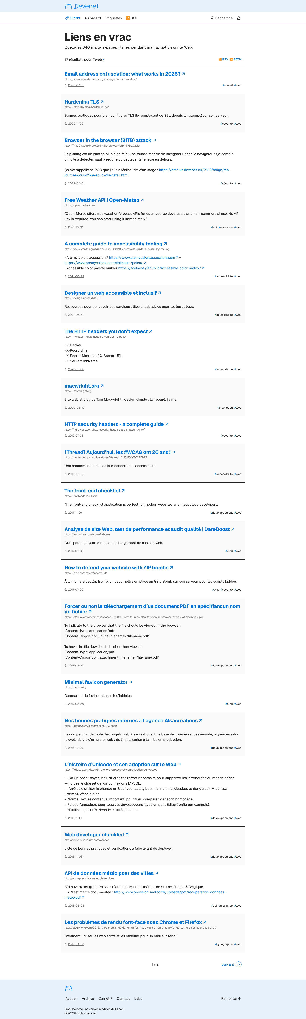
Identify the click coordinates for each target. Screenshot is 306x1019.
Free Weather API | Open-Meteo (101, 200)
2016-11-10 (75, 818)
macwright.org (81, 386)
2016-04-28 (76, 944)
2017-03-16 (75, 665)
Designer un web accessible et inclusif (110, 293)
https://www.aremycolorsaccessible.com (142, 257)
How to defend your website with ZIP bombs (116, 567)
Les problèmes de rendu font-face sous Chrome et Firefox (133, 922)
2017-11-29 (75, 512)
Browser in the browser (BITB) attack (108, 140)
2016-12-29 (75, 748)
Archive (88, 998)
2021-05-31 (76, 315)
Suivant (228, 964)
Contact (123, 998)
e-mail (228, 85)
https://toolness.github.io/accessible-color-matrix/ (159, 268)
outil (229, 551)
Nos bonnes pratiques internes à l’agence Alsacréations (131, 720)
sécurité (227, 123)
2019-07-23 (75, 435)
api (214, 227)
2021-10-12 (75, 227)
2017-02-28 (76, 704)
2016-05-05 (76, 906)
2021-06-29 (76, 276)
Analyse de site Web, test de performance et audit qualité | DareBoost (147, 529)
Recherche (224, 18)
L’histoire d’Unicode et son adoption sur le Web (120, 764)
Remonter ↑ (231, 998)
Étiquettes (113, 18)
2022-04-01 (76, 183)
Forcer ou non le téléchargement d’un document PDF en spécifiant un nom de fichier (152, 609)
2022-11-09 (75, 123)
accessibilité (224, 276)
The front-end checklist (92, 490)
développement (222, 512)
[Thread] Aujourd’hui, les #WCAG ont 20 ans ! (117, 452)
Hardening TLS (81, 102)
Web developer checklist (94, 834)
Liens (75, 17)
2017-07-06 (75, 589)
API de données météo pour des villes (109, 873)
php (215, 589)
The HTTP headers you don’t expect (106, 331)
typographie (224, 944)
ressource (226, 227)
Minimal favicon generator (96, 682)
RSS (134, 18)
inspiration (225, 408)
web (238, 85)
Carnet (103, 998)
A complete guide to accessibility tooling (113, 244)
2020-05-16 (76, 369)
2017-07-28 (75, 551)
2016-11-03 (75, 856)
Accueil (71, 998)
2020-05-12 (76, 408)
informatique (224, 369)
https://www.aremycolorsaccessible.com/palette (103, 263)
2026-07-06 (76, 85)
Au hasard (92, 18)
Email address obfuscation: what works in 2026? (122, 74)
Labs (138, 998)
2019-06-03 (76, 474)
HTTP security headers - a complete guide (114, 424)
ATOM (238, 59)
